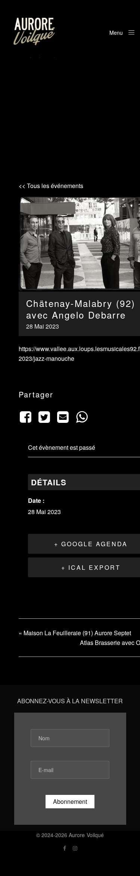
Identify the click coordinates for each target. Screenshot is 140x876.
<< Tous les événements (51, 185)
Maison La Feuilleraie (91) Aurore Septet (75, 632)
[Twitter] (44, 416)
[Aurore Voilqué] (34, 32)
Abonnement (70, 801)
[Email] (63, 416)
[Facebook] (27, 416)
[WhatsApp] (81, 416)
